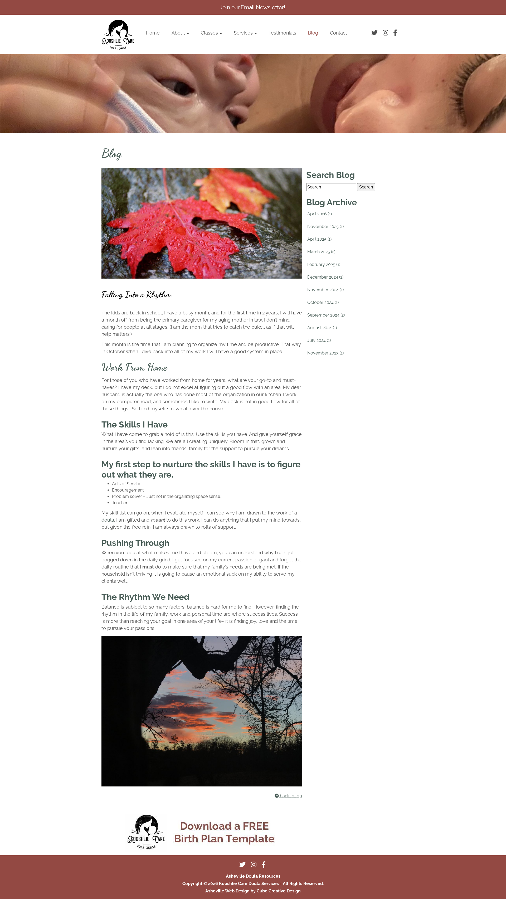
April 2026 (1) (319, 213)
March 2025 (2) (321, 251)
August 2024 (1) (322, 327)
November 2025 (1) (325, 226)
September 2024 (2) (326, 315)
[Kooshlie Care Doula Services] (118, 35)
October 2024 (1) (323, 302)
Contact (338, 33)
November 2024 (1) (325, 289)
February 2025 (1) (323, 264)
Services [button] (244, 33)
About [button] (179, 33)
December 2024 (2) (325, 277)
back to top (290, 795)
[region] (253, 93)
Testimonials (282, 33)
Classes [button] (210, 33)
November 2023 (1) (325, 353)
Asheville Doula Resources (253, 876)
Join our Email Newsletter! (252, 7)
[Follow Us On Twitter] (375, 33)
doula (107, 520)
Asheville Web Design (227, 890)
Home (153, 33)
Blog (313, 33)
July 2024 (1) (319, 340)
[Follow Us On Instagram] (386, 33)
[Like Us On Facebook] (395, 33)
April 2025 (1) (319, 239)
